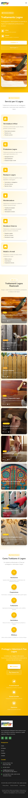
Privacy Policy (6, 785)
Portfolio (3, 753)
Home (2, 746)
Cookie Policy (22, 785)
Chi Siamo (3, 748)
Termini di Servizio (14, 785)
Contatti (3, 755)
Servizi (2, 751)
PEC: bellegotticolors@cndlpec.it (10, 771)
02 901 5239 (6, 767)
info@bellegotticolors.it (8, 770)
